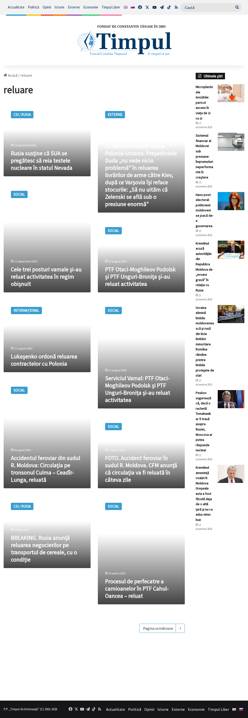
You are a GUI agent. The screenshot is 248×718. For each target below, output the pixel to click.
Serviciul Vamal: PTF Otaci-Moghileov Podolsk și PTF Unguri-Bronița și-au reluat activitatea (137, 389)
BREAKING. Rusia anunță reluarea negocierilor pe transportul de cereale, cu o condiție (44, 548)
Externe (74, 7)
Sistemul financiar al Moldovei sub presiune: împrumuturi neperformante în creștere (204, 156)
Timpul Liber (110, 7)
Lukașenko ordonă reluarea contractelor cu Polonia (44, 360)
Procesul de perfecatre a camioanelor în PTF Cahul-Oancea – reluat (137, 588)
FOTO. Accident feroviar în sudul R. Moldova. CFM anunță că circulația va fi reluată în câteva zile (141, 468)
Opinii (47, 7)
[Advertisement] (220, 615)
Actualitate (16, 7)
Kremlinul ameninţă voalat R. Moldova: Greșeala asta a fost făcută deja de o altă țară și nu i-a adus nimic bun (204, 493)
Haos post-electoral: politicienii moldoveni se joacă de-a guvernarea (204, 210)
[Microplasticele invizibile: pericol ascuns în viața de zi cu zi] (231, 93)
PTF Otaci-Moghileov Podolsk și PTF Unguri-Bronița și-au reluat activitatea (140, 277)
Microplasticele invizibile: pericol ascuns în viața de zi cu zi (204, 102)
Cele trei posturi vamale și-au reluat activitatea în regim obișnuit (46, 277)
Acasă (12, 75)
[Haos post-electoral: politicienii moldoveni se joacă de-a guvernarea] (231, 201)
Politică (33, 7)
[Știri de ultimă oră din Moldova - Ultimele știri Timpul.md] (124, 40)
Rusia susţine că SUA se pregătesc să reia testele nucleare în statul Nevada (41, 160)
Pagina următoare (158, 628)
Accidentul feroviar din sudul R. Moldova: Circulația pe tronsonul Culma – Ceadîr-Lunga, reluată (45, 468)
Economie (90, 7)
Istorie (59, 7)
